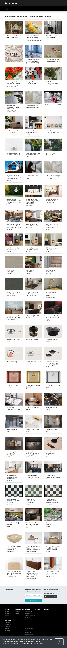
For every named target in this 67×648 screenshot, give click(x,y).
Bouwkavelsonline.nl (29, 634)
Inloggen (7, 611)
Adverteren (17, 611)
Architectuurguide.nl (30, 615)
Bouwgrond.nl (28, 613)
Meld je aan (33, 600)
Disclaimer (7, 626)
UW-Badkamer (28, 611)
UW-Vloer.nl (27, 624)
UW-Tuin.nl (27, 622)
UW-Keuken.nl (28, 619)
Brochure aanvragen (50, 596)
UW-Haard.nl (28, 617)
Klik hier (26, 643)
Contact (17, 613)
